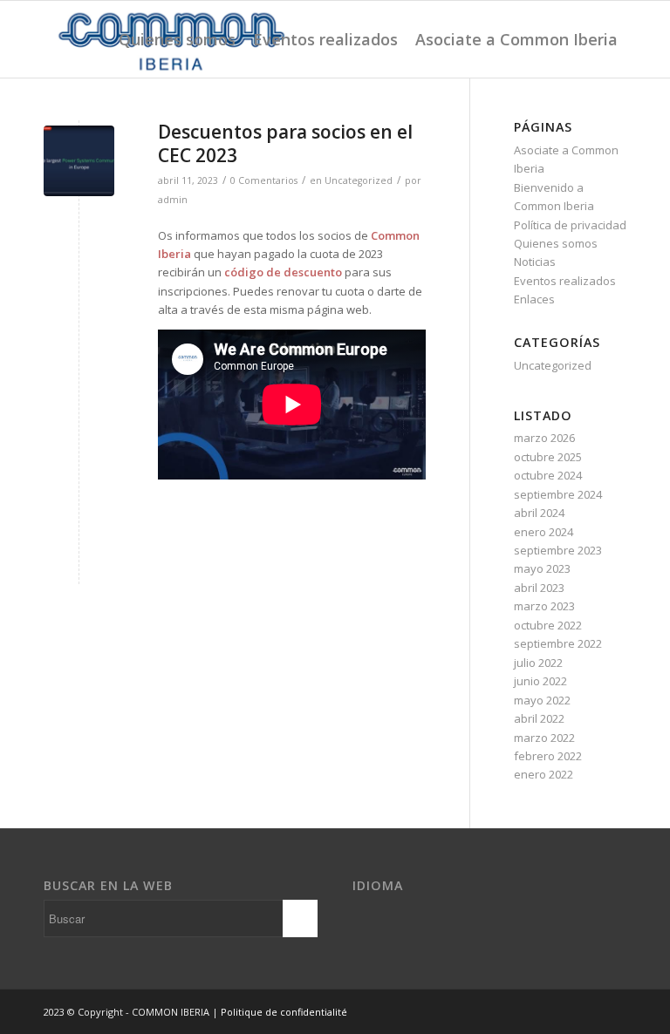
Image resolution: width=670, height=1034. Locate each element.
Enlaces (534, 299)
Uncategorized (359, 180)
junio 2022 (540, 681)
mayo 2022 (542, 700)
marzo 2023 (544, 606)
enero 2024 (543, 532)
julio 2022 (538, 662)
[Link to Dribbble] (613, 1011)
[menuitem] (177, 39)
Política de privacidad (570, 225)
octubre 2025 (548, 457)
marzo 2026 (544, 438)
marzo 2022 (544, 737)
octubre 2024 (548, 475)
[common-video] (79, 161)
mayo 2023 (542, 568)
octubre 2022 (548, 625)
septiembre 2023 (558, 550)
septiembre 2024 (558, 494)
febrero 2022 (548, 756)
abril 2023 (539, 587)
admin (173, 200)
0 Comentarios (263, 180)
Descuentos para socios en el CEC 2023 (285, 143)
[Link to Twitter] (587, 1011)
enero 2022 (543, 774)
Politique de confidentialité (284, 1011)
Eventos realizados (565, 281)
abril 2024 (539, 512)
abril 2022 (539, 718)
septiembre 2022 (558, 643)
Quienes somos (556, 243)
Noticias (535, 261)
